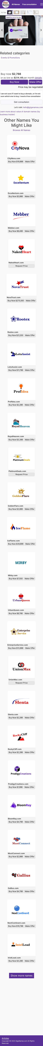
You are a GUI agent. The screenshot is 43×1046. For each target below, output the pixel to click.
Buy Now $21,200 (15, 335)
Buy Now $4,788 (16, 822)
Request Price (22, 266)
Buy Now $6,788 (16, 613)
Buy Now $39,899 (15, 544)
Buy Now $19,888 (15, 161)
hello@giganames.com (33, 107)
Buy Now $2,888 (16, 856)
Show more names (21, 975)
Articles (5, 1038)
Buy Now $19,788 (15, 926)
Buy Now (14, 82)
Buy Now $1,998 (15, 787)
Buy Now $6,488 (16, 231)
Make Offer (35, 82)
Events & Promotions (10, 57)
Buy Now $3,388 (16, 439)
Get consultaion (21, 102)
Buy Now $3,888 (16, 509)
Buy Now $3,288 (16, 961)
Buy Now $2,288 (16, 405)
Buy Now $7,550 (16, 578)
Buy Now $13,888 (15, 648)
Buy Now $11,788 (15, 370)
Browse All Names (21, 130)
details (38, 77)
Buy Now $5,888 (16, 196)
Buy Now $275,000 (16, 300)
